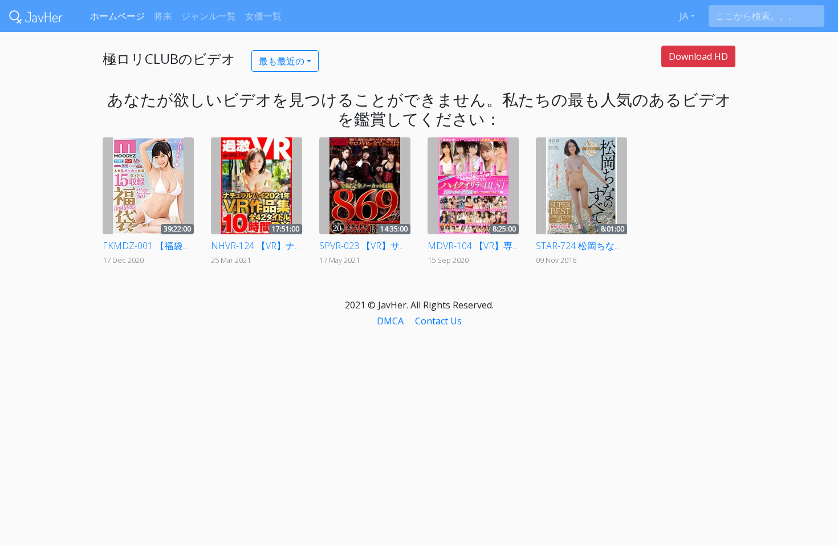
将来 (163, 16)
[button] (687, 16)
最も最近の (281, 61)
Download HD (698, 56)
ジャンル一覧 (208, 16)
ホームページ (117, 16)
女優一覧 (263, 16)
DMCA (390, 321)
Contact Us (438, 321)
